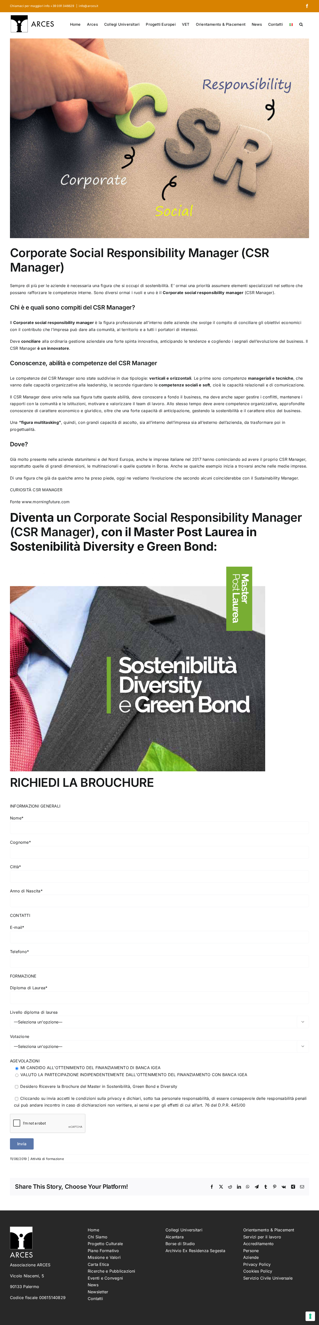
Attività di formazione (47, 1159)
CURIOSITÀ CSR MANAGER (36, 489)
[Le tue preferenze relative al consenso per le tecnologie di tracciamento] (310, 1316)
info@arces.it (88, 6)
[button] (301, 24)
